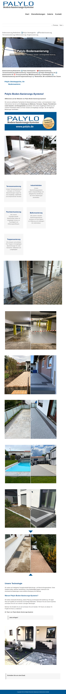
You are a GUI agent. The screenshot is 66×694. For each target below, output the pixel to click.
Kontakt (47, 692)
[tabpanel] (33, 380)
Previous (55, 25)
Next (61, 25)
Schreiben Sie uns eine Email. (16, 675)
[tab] (14, 83)
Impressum (36, 692)
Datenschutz (42, 692)
